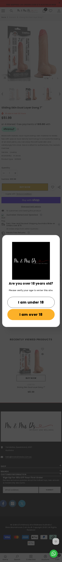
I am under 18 (31, 302)
